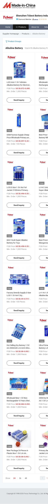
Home (7, 27)
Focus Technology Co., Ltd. (34, 493)
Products (22, 27)
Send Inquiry (19, 100)
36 (20, 478)
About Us (35, 27)
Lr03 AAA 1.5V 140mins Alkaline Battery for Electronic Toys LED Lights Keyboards (19, 85)
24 (14, 478)
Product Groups (14, 41)
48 (26, 478)
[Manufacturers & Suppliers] (19, 5)
